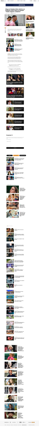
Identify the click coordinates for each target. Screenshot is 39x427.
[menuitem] (38, 0)
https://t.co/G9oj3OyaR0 (18, 64)
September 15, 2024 (16, 65)
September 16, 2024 (18, 69)
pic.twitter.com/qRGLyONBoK (17, 68)
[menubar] (38, 0)
